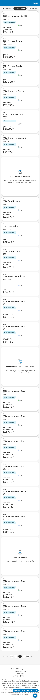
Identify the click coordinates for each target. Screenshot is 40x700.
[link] (20, 23)
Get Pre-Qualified (20, 675)
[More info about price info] (14, 31)
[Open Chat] (35, 695)
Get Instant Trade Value (20, 677)
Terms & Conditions (20, 671)
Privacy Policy (20, 673)
